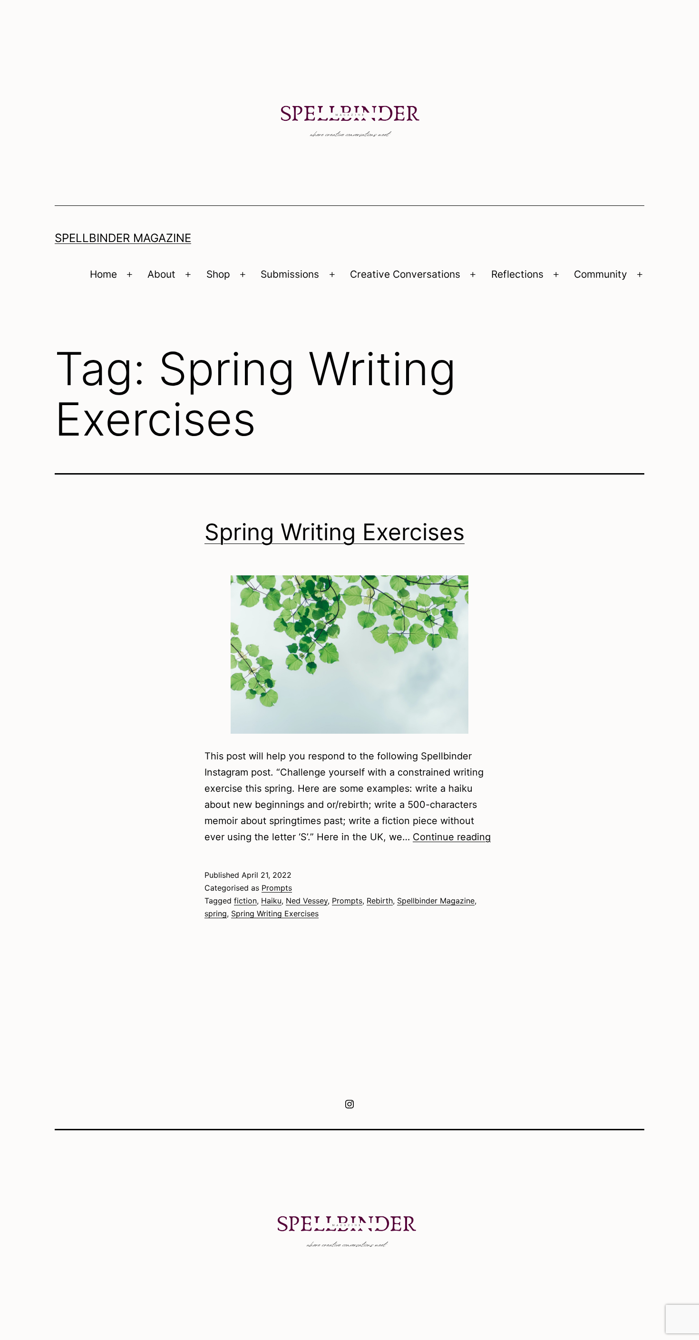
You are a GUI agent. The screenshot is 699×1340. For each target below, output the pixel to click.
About (161, 274)
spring (215, 913)
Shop (218, 274)
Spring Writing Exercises (334, 532)
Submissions (290, 274)
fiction (245, 900)
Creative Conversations (405, 274)
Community (600, 274)
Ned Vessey (307, 900)
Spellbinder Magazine (123, 238)
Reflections (517, 274)
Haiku (271, 900)
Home (103, 274)
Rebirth (380, 900)
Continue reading (452, 837)
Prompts (277, 888)
